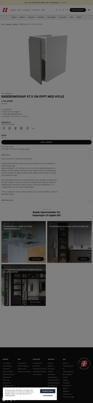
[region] (30, 393)
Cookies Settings (47, 395)
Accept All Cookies (47, 391)
